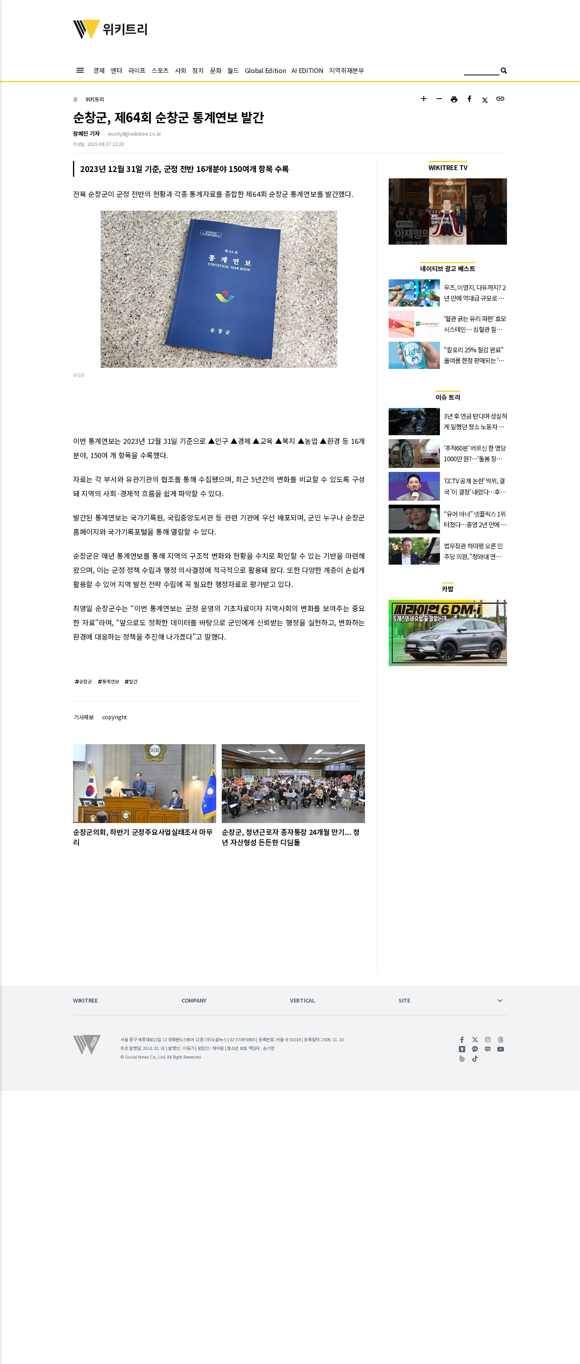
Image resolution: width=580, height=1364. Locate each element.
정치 (198, 70)
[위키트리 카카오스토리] (462, 1049)
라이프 (137, 70)
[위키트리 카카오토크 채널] (475, 1049)
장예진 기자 (86, 133)
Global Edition (265, 70)
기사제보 (84, 717)
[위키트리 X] (475, 1039)
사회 (180, 70)
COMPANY (193, 1000)
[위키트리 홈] (87, 36)
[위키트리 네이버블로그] (487, 1049)
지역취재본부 (346, 70)
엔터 (116, 70)
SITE (404, 1000)
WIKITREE (85, 1000)
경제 (99, 70)
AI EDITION (307, 70)
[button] (423, 99)
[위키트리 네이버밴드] (462, 1058)
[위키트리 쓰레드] (500, 1039)
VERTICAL (302, 1000)
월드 (233, 70)
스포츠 (160, 70)
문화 (215, 70)
